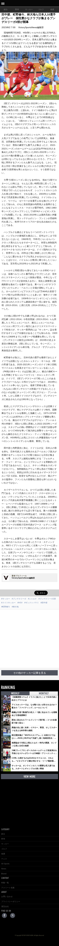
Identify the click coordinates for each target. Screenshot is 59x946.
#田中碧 (44, 603)
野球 (17, 9)
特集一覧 (5, 883)
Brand (3, 874)
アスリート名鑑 (7, 888)
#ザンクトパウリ (31, 603)
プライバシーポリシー (10, 901)
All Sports (5, 864)
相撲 (52, 9)
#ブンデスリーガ (19, 599)
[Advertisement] (29, 638)
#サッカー (5, 599)
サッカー (29, 9)
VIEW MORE (29, 776)
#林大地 (15, 607)
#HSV (19, 603)
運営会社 (5, 906)
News (3, 869)
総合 (6, 9)
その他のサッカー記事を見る (29, 673)
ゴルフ (41, 9)
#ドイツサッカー (8, 603)
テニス (4, 859)
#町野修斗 (5, 607)
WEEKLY (15, 693)
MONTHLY (44, 693)
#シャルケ (32, 599)
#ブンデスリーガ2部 (47, 599)
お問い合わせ (7, 896)
